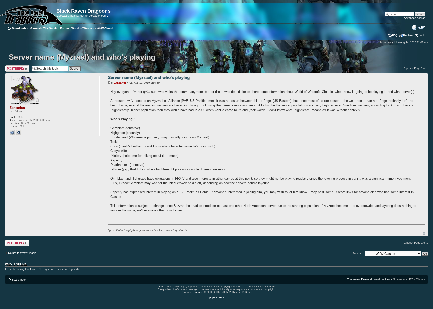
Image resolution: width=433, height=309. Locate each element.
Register (408, 35)
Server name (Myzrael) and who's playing (82, 57)
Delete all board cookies (375, 279)
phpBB (199, 292)
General (35, 28)
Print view (414, 27)
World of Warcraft (82, 28)
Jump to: (358, 253)
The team (353, 279)
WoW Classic (105, 28)
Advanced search (414, 17)
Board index (20, 28)
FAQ (395, 35)
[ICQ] (18, 132)
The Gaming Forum (56, 28)
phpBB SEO (216, 297)
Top (424, 233)
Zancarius (120, 82)
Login (422, 35)
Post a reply (12, 66)
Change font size (421, 27)
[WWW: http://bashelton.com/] (12, 132)
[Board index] (9, 5)
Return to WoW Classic (22, 252)
